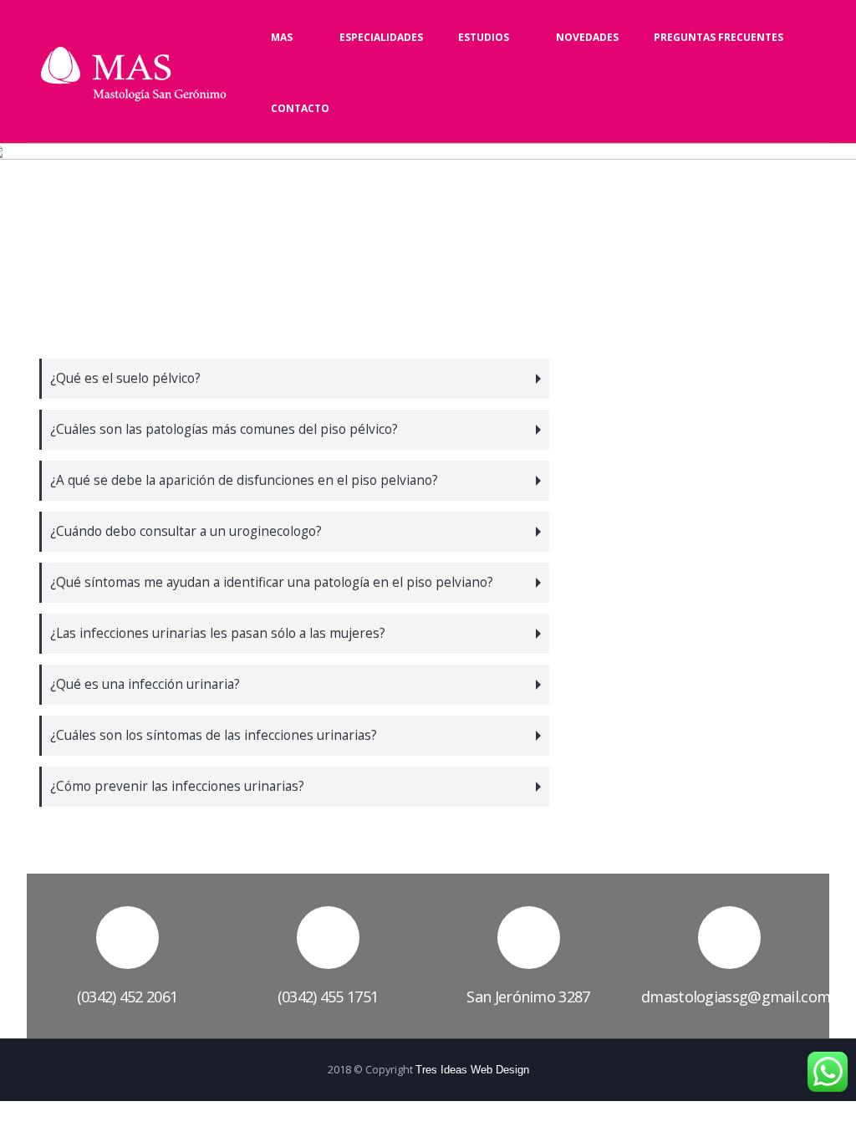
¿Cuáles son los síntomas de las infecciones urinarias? (213, 735)
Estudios (483, 37)
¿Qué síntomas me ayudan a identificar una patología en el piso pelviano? (271, 582)
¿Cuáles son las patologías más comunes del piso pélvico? (224, 429)
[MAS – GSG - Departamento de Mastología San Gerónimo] (133, 74)
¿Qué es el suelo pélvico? (125, 378)
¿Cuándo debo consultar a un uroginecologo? (186, 531)
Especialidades (381, 37)
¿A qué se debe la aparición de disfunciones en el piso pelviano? (244, 480)
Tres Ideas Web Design (472, 1070)
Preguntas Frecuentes (718, 37)
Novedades (587, 37)
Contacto (300, 108)
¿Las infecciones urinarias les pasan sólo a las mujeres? (217, 633)
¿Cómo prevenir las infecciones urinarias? (177, 786)
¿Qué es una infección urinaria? (145, 684)
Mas (282, 37)
